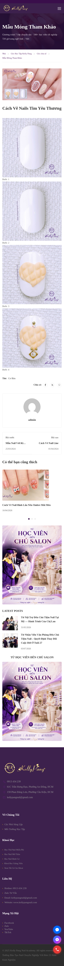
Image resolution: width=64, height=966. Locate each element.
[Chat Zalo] (57, 930)
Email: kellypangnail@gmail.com (21, 898)
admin (32, 419)
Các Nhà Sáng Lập (13, 824)
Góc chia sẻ (41, 53)
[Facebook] (45, 385)
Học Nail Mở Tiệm (12, 854)
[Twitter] (52, 385)
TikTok (7, 932)
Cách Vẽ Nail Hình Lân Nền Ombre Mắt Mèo (26, 505)
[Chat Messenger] (57, 940)
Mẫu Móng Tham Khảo (12, 58)
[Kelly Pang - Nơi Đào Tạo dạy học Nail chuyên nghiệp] (15, 8)
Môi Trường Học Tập (14, 829)
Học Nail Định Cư (11, 859)
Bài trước (10, 437)
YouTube (8, 929)
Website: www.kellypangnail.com (21, 902)
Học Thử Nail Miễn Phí (14, 850)
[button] (29, 519)
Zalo (6, 926)
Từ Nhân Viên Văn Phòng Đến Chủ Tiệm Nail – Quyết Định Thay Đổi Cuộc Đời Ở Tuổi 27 (40, 638)
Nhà (4, 53)
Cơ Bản (12, 378)
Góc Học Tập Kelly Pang (21, 53)
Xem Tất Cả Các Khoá (13, 868)
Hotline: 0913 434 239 (16, 888)
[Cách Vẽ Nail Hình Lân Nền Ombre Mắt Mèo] (25, 485)
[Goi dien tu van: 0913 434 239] (57, 950)
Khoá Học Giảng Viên (13, 863)
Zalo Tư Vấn (11, 893)
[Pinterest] (59, 385)
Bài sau (54, 437)
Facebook (9, 923)
